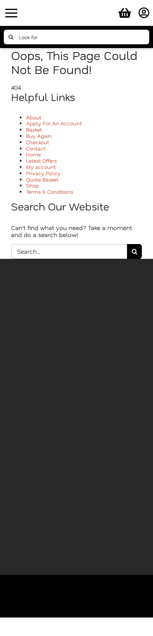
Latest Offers (41, 160)
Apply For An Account (54, 123)
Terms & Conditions (49, 191)
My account (41, 166)
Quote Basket (42, 179)
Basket (34, 129)
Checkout (37, 142)
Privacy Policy (43, 173)
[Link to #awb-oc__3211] (11, 13)
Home (33, 154)
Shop (32, 185)
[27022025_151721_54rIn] (76, 5)
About (33, 117)
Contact (35, 148)
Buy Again (39, 135)
